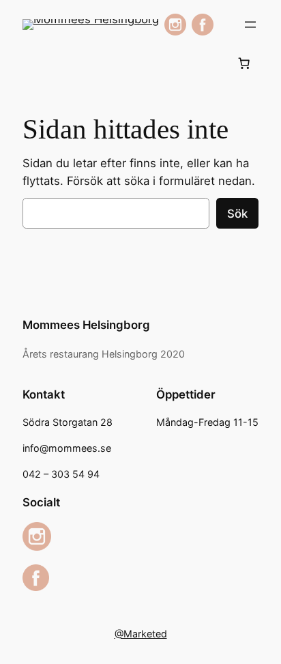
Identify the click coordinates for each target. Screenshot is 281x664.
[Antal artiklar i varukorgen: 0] (244, 62)
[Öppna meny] (250, 24)
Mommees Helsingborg (86, 325)
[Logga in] (34, 63)
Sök (237, 213)
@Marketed (141, 633)
